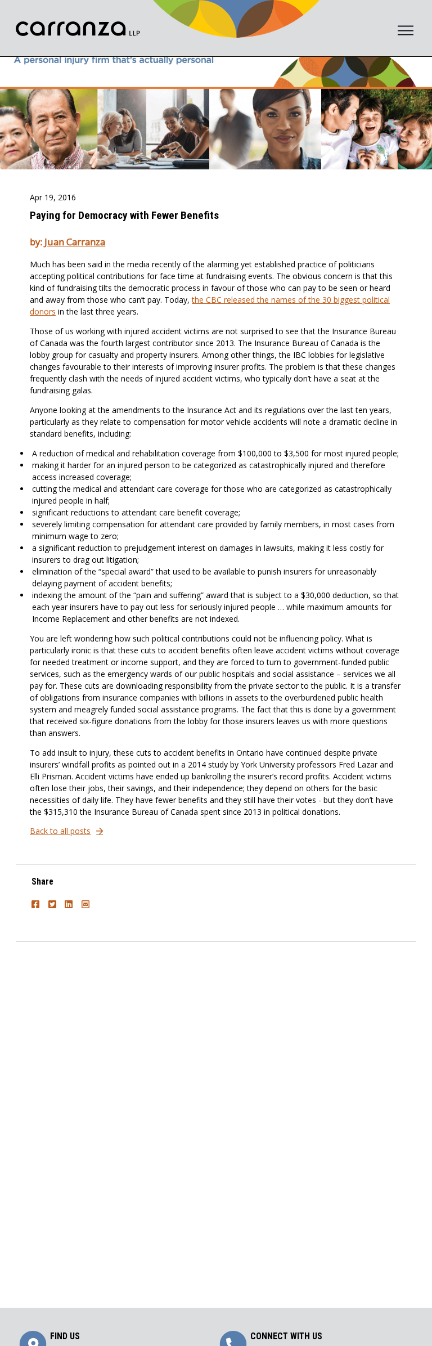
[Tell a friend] (87, 901)
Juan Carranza (74, 241)
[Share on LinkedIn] (70, 901)
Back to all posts (60, 830)
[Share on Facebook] (37, 901)
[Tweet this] (54, 901)
